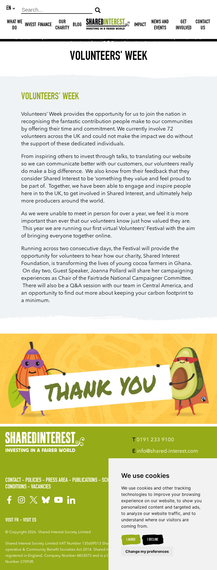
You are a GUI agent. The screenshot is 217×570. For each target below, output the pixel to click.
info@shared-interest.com (165, 451)
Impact (140, 25)
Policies (33, 480)
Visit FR (12, 520)
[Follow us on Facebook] (9, 500)
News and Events (160, 25)
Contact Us (203, 25)
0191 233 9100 (153, 440)
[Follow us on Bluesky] (46, 500)
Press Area (57, 480)
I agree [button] (130, 540)
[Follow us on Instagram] (21, 500)
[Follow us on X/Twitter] (34, 500)
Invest (30, 25)
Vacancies (41, 487)
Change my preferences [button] (147, 551)
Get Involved (184, 25)
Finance (45, 25)
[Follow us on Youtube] (58, 500)
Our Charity (62, 25)
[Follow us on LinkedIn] (71, 500)
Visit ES (29, 520)
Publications (84, 480)
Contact (13, 480)
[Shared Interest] (108, 25)
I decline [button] (152, 540)
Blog (77, 25)
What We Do (14, 25)
